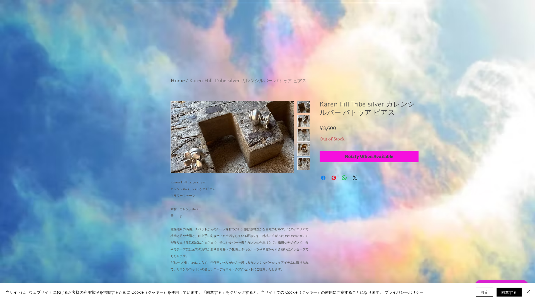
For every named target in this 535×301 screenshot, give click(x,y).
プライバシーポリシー (404, 292)
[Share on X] (355, 177)
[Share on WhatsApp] (344, 177)
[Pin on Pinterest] (333, 177)
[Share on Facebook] (323, 177)
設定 (484, 292)
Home (178, 80)
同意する (509, 292)
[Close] (528, 292)
